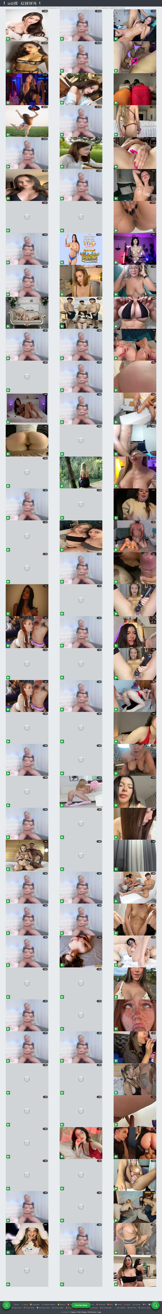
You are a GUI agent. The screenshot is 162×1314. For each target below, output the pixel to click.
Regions (73, 1312)
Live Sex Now (81, 1305)
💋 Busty (127, 1304)
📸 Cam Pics (131, 1308)
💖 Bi (144, 1304)
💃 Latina (24, 1304)
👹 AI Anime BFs (106, 1308)
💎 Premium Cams (43, 1308)
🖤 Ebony (15, 1304)
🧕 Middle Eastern (48, 1304)
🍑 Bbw (110, 1304)
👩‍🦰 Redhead (100, 1304)
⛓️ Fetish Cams (57, 1308)
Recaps (84, 1312)
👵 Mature (61, 1304)
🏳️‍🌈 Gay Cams (16, 1308)
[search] (155, 1305)
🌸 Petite (118, 1304)
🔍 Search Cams (144, 1308)
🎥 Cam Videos (119, 1308)
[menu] (6, 1305)
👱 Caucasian (35, 1304)
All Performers (92, 1312)
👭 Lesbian (136, 1304)
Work (79, 1312)
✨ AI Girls (69, 1308)
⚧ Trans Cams (28, 1308)
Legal (99, 1312)
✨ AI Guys (94, 1308)
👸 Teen (70, 1304)
